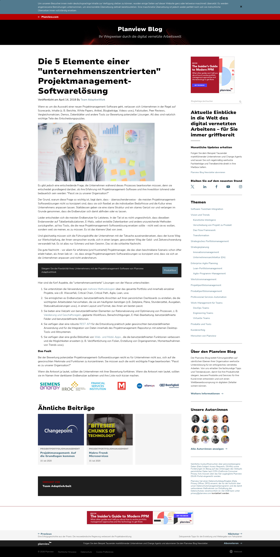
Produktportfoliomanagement (206, 291)
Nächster (210, 535)
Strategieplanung (200, 247)
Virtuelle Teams (201, 318)
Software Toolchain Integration (207, 209)
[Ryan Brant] (196, 422)
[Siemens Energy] (50, 386)
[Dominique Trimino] (225, 422)
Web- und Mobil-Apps (108, 337)
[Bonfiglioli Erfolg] (169, 386)
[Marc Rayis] (215, 422)
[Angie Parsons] (206, 433)
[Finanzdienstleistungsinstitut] (98, 386)
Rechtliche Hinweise (67, 552)
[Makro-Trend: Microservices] (110, 429)
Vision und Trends (200, 215)
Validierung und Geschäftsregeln (62, 315)
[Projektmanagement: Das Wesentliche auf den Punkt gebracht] (61, 429)
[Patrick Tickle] (196, 443)
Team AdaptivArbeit (57, 486)
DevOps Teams (201, 308)
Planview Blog (140, 29)
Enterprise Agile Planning (204, 263)
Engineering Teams (203, 313)
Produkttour (170, 270)
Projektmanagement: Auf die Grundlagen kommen (60, 453)
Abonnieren (233, 543)
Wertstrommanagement (203, 279)
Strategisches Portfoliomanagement (210, 241)
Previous (84, 535)
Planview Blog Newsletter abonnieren (208, 172)
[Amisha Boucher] (196, 433)
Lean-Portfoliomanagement (207, 268)
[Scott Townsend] (225, 433)
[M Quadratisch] (122, 386)
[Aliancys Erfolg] (146, 386)
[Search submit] (240, 102)
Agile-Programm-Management (209, 273)
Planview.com (49, 17)
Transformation (201, 235)
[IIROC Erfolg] (74, 386)
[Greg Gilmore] (206, 443)
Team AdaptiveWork (93, 99)
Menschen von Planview (203, 336)
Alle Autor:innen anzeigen (207, 449)
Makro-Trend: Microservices (108, 453)
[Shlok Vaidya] (215, 433)
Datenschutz (86, 552)
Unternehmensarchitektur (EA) (209, 257)
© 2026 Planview (46, 551)
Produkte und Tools (201, 324)
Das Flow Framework (204, 230)
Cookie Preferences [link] (104, 552)
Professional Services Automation (208, 297)
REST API (85, 324)
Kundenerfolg (198, 330)
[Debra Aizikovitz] (206, 422)
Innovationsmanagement (206, 252)
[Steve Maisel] (225, 443)
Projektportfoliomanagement (206, 285)
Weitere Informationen (207, 393)
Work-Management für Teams (207, 303)
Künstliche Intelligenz (204, 220)
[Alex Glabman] (215, 443)
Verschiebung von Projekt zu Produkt (212, 225)
